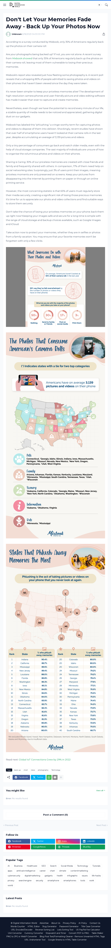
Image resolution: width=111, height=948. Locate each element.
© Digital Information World (24, 923)
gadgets (49, 875)
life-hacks (96, 875)
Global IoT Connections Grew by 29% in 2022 (45, 759)
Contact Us (95, 923)
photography (43, 770)
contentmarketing (79, 871)
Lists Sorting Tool (65, 929)
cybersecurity (14, 875)
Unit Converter (15, 933)
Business (18, 866)
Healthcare (32, 866)
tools (82, 880)
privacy (11, 880)
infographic (72, 875)
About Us (55, 923)
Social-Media (67, 866)
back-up (17, 770)
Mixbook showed (22, 58)
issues (85, 875)
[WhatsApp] (49, 777)
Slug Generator (49, 926)
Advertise (44, 923)
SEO (44, 866)
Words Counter (18, 926)
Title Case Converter (90, 926)
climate (62, 871)
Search (53, 866)
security (39, 880)
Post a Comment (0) (55, 814)
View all (99, 790)
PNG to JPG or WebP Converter (21, 936)
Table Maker (97, 933)
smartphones (69, 880)
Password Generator (69, 926)
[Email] (55, 777)
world (10, 885)
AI (9, 866)
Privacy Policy (69, 923)
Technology (55, 770)
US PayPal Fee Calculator (88, 929)
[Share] (102, 34)
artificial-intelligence (26, 871)
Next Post (101, 825)
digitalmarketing (32, 875)
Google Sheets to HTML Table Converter (67, 940)
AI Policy (83, 923)
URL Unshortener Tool (34, 940)
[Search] (106, 5)
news (33, 770)
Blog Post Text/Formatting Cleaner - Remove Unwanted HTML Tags (72, 936)
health (60, 875)
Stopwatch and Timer (56, 933)
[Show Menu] (5, 5)
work (91, 880)
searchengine (25, 880)
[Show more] (60, 777)
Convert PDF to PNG (79, 933)
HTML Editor (34, 926)
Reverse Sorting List (44, 929)
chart (26, 770)
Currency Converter (34, 933)
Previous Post (11, 825)
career (43, 871)
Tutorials (96, 866)
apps (10, 871)
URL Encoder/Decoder (21, 929)
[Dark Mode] (100, 5)
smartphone (53, 880)
